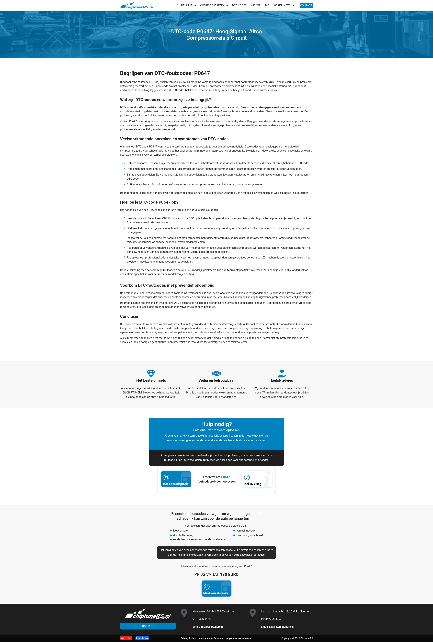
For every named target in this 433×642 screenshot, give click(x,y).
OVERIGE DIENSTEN (212, 5)
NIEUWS (255, 5)
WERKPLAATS (282, 5)
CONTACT (306, 5)
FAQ (267, 5)
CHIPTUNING (184, 5)
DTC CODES (239, 5)
